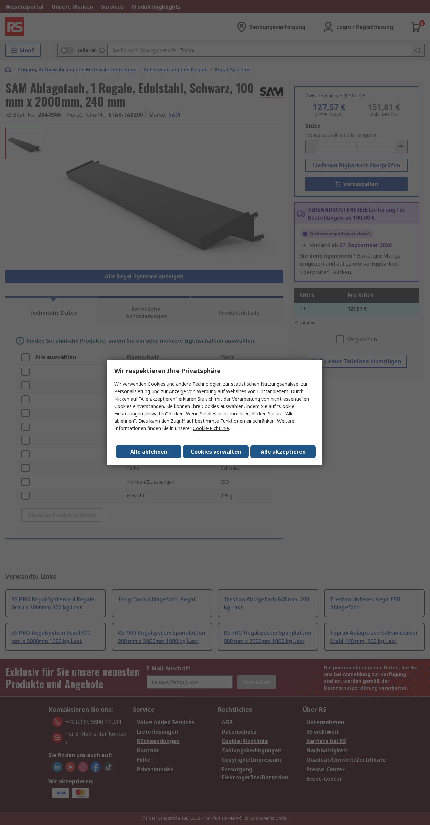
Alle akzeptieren (283, 451)
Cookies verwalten (216, 451)
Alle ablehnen (148, 451)
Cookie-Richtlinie (211, 428)
